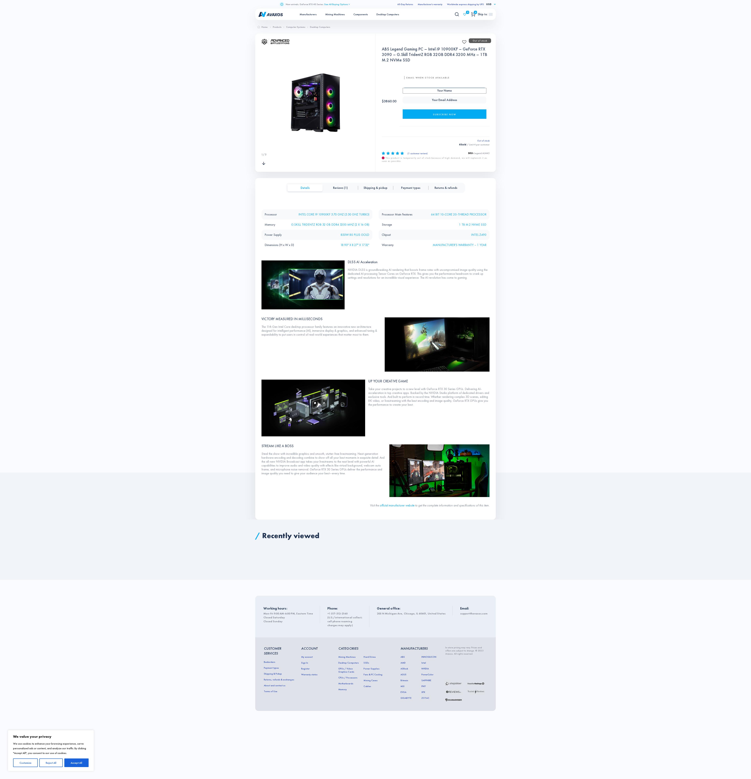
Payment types (410, 188)
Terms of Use (270, 691)
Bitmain (404, 680)
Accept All (76, 763)
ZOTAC (425, 698)
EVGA (403, 692)
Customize (25, 763)
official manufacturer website (397, 505)
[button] (463, 40)
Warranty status (309, 674)
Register (305, 668)
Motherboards (345, 683)
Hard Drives (370, 656)
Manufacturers (308, 14)
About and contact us (274, 685)
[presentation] (263, 146)
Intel (423, 662)
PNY (423, 686)
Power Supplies (371, 668)
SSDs (366, 662)
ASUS (403, 674)
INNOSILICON (428, 656)
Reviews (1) (340, 188)
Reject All (51, 763)
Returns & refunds (446, 188)
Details (305, 188)
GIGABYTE (406, 698)
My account (307, 656)
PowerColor (427, 674)
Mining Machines (335, 14)
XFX (423, 692)
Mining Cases (370, 680)
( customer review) (418, 153)
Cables (367, 686)
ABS (403, 656)
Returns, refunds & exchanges (279, 679)
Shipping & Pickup (273, 673)
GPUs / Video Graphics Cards (346, 670)
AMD (403, 662)
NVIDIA (425, 668)
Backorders (269, 662)
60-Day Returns (405, 4)
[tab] (305, 187)
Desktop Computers (387, 14)
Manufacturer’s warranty (430, 4)
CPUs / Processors (347, 677)
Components (360, 14)
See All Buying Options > (337, 4)
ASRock (404, 668)
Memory (342, 689)
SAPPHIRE (426, 680)
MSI (402, 686)
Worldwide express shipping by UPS (465, 4)
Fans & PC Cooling (373, 674)
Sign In (304, 662)
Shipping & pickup (375, 188)
